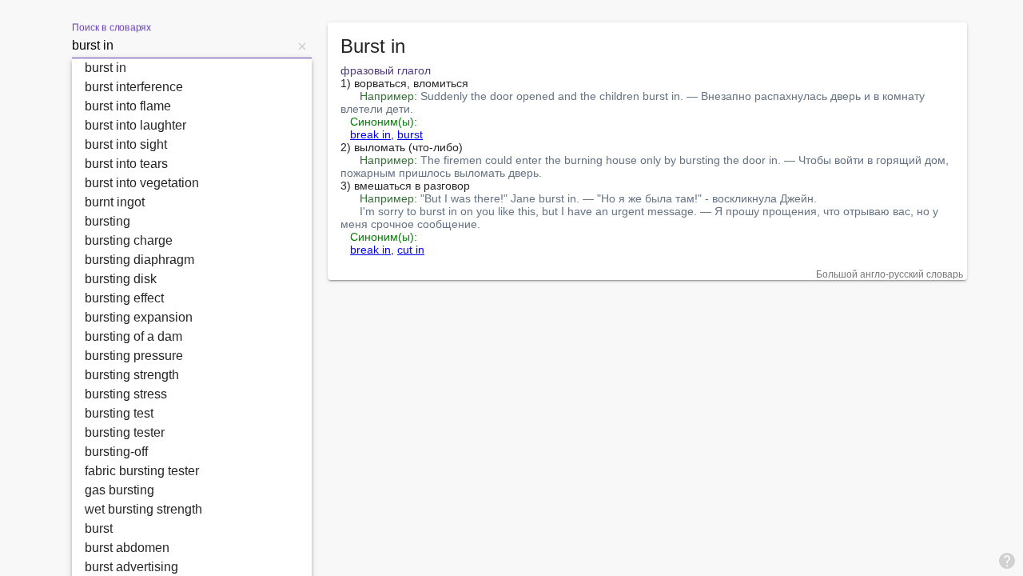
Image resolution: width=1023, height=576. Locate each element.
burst (410, 134)
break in (370, 134)
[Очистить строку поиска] (302, 45)
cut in (410, 249)
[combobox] (182, 45)
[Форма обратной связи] (1007, 560)
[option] (192, 68)
